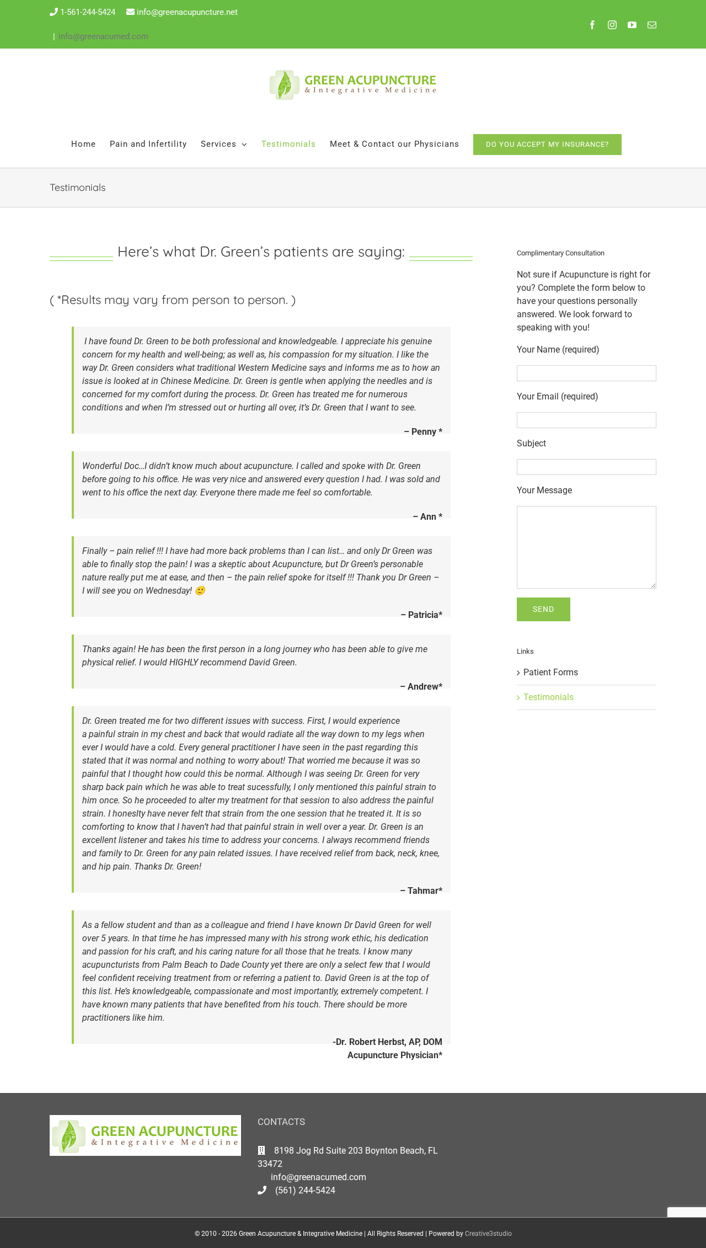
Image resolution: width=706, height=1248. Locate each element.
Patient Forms (550, 672)
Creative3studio (488, 1234)
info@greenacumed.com (103, 36)
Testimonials (548, 697)
